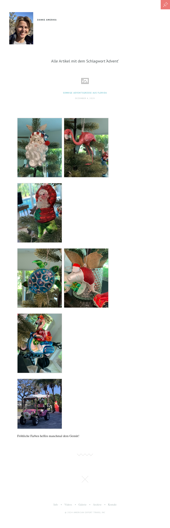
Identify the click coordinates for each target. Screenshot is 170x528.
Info (56, 504)
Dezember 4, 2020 (85, 98)
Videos (68, 504)
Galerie (82, 504)
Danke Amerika (47, 20)
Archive (97, 504)
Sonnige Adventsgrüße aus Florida (85, 93)
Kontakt (112, 504)
